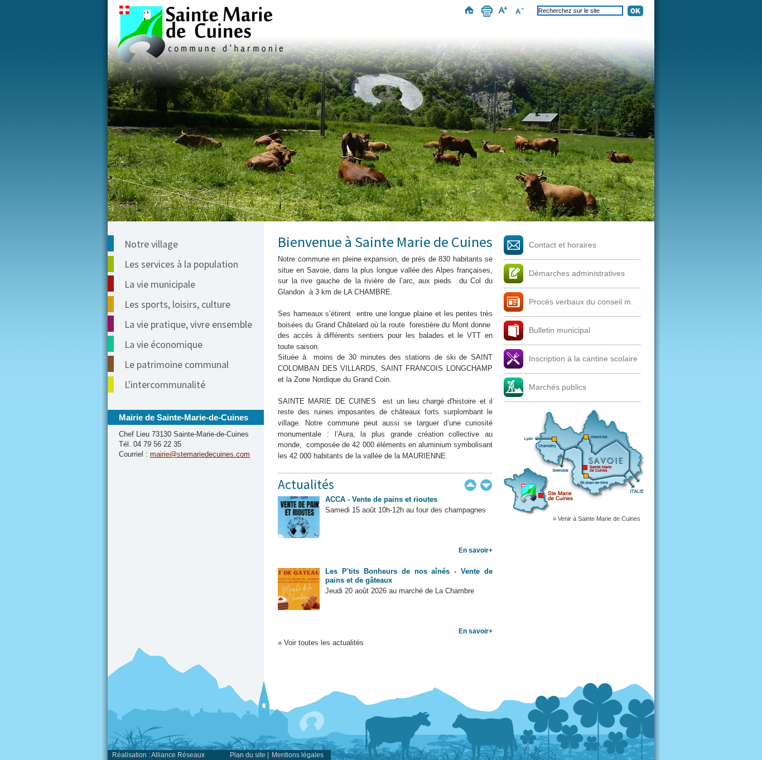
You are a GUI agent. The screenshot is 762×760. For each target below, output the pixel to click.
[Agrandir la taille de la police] (504, 12)
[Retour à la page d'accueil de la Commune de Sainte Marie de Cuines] (381, 94)
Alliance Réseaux (178, 755)
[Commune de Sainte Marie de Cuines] (200, 35)
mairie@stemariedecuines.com (200, 454)
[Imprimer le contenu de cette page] (485, 12)
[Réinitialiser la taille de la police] (521, 12)
